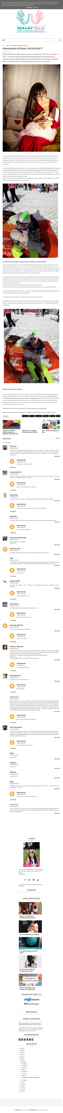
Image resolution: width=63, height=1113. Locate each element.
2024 (22, 1052)
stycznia (24, 1080)
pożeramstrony (15, 675)
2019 (22, 1061)
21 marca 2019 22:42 (14, 764)
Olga (11, 558)
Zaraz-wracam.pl (16, 727)
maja (23, 1069)
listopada (24, 1065)
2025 (22, 1050)
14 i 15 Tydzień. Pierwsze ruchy (29, 934)
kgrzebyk (13, 516)
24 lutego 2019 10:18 (14, 448)
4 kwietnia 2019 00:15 (14, 783)
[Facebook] (25, 880)
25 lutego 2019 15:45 (14, 648)
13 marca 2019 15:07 (21, 717)
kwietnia (24, 1071)
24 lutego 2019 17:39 (14, 496)
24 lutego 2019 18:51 (14, 550)
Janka (12, 753)
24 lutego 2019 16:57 (14, 473)
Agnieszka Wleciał (16, 625)
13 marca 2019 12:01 (21, 461)
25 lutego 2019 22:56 (14, 677)
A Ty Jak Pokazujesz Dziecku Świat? (28, 952)
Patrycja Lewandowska (18, 538)
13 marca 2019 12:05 (21, 570)
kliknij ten (19, 811)
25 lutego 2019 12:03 (14, 627)
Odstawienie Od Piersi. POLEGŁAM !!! (31, 1077)
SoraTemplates (25, 1110)
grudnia (24, 1063)
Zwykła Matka (15, 581)
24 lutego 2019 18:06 (14, 518)
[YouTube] (38, 880)
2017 (22, 1085)
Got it (36, 7)
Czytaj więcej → (22, 874)
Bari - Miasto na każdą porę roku (50, 431)
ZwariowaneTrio (16, 472)
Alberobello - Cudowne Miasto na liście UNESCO (30, 431)
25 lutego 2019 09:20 (14, 605)
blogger (58, 438)
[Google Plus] (29, 880)
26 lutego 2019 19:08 (14, 729)
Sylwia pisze (14, 604)
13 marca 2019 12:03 (21, 506)
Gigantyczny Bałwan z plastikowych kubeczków (27, 917)
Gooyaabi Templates (43, 1110)
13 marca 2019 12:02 (21, 484)
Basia (12, 782)
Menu (3, 40)
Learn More (29, 7)
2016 (22, 1087)
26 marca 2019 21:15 (14, 774)
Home (4, 45)
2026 (22, 1048)
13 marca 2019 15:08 (21, 742)
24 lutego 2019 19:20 (14, 560)
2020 (22, 1059)
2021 (22, 1057)
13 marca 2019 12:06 (21, 593)
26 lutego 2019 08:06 (14, 698)
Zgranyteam (21, 460)
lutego (23, 1075)
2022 (22, 1054)
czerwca (24, 1067)
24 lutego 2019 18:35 (14, 539)
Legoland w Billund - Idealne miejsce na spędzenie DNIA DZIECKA (10, 432)
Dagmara (13, 763)
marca (23, 1073)
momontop (14, 495)
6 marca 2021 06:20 (14, 806)
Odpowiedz (57, 456)
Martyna (13, 446)
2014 (22, 1091)
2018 (22, 1082)
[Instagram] (34, 880)
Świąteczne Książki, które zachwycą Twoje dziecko (27, 988)
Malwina (13, 772)
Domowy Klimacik (16, 646)
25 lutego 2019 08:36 (14, 582)
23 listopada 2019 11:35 (22, 794)
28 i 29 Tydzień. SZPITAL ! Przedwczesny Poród (27, 970)
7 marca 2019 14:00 (14, 755)
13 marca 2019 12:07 (21, 665)
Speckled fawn (15, 549)
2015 (22, 1089)
